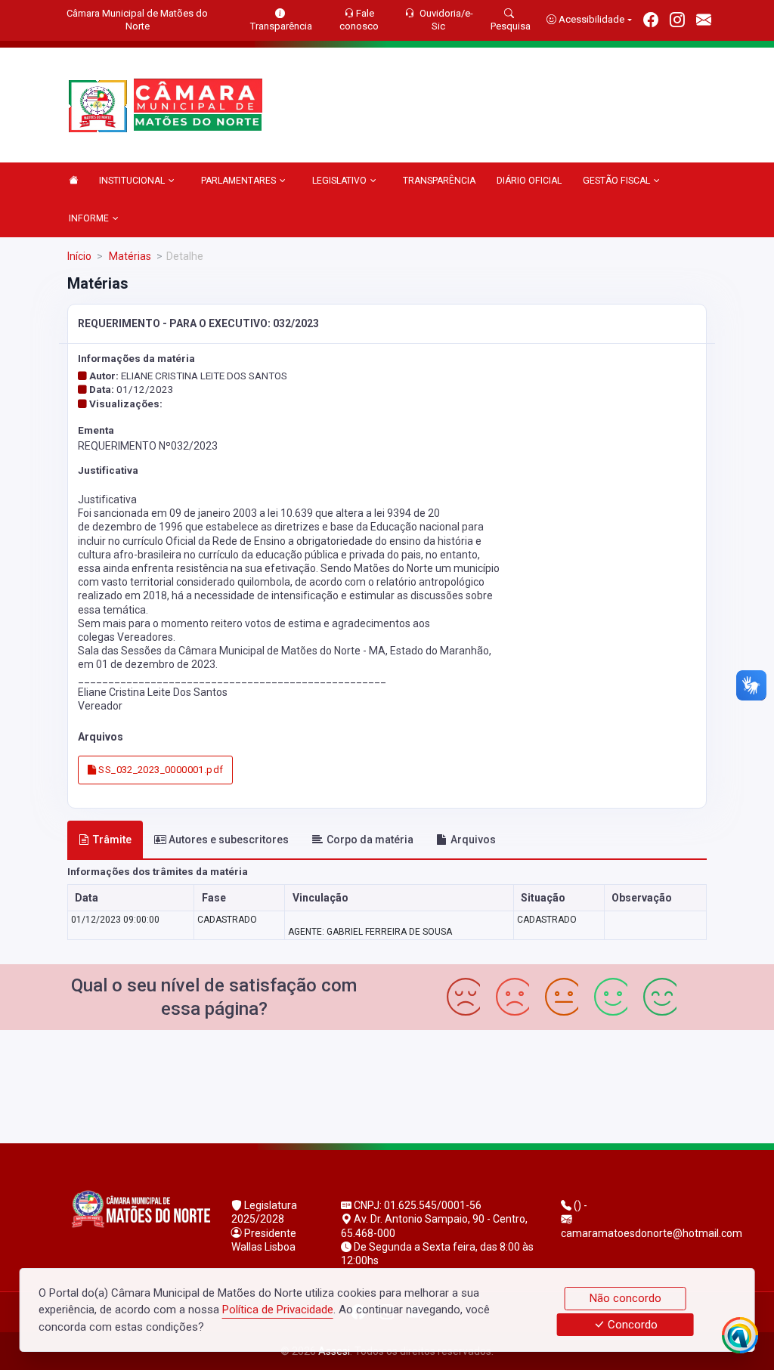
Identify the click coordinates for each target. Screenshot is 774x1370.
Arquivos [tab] (473, 839)
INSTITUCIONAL (132, 180)
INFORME (89, 218)
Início (79, 256)
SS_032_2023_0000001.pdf (159, 769)
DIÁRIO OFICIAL (529, 180)
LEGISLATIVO (339, 180)
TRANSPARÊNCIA (439, 180)
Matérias (129, 256)
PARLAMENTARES (238, 180)
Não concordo (625, 1298)
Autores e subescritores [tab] (229, 839)
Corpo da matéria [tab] (370, 839)
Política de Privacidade (277, 1309)
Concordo (631, 1324)
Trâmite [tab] (112, 839)
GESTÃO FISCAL (616, 180)
